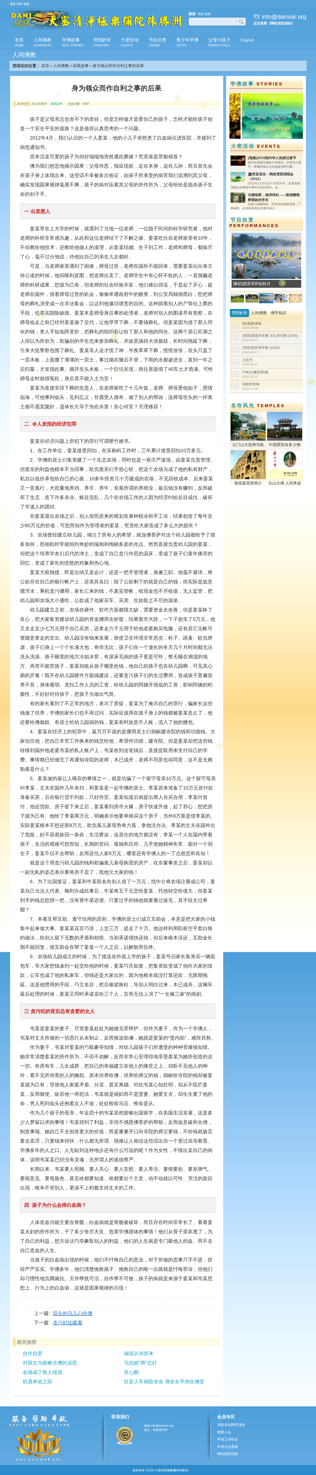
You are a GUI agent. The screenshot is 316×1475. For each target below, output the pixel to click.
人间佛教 (61, 66)
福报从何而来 (139, 1353)
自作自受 (32, 1353)
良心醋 (131, 1372)
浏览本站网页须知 (231, 1425)
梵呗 (201, 14)
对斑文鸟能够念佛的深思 (50, 1363)
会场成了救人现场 (42, 1372)
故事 (208, 14)
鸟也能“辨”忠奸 (140, 1363)
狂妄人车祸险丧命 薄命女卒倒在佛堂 (164, 1381)
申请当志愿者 (227, 1447)
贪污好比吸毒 (67, 1322)
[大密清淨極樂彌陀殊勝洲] (96, 29)
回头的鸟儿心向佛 (72, 1313)
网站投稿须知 (227, 1454)
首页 (45, 66)
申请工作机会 (227, 1439)
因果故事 (81, 66)
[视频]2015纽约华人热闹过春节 (272, 158)
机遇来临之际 (37, 1381)
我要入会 (224, 1432)
